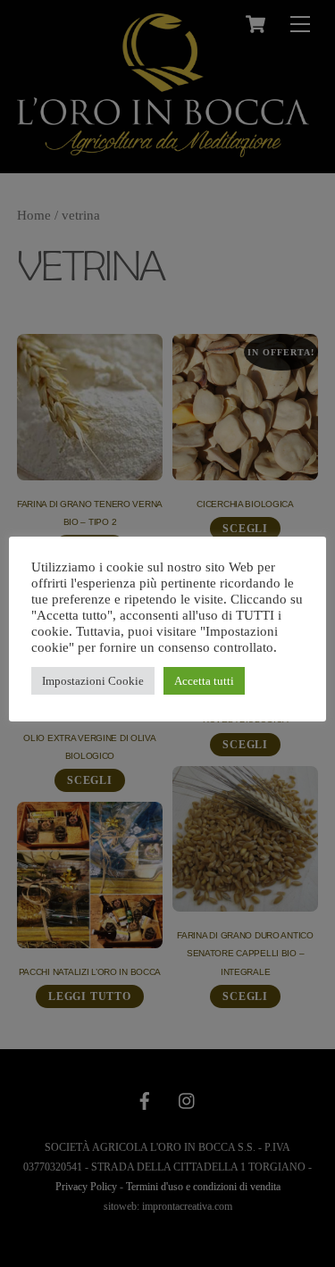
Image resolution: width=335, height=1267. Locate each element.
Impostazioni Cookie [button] (93, 681)
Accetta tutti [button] (204, 681)
